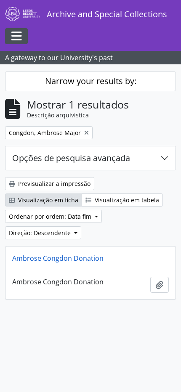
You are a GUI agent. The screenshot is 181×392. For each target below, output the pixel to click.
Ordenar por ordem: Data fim (51, 216)
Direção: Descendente (40, 233)
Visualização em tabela (126, 200)
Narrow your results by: (90, 81)
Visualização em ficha (47, 200)
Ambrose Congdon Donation (58, 258)
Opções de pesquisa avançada (71, 158)
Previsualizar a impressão (53, 184)
